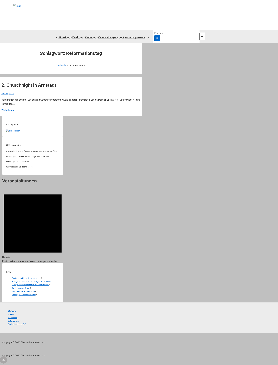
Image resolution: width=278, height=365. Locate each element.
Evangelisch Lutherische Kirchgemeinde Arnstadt (32, 281)
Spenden (127, 37)
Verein (75, 37)
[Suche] (157, 38)
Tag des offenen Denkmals (23, 291)
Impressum (138, 37)
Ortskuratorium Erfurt (20, 288)
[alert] (32, 225)
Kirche (88, 37)
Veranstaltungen (107, 37)
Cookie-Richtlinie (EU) (17, 324)
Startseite (61, 65)
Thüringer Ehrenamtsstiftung (24, 295)
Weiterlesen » (8, 110)
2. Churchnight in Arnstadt (28, 85)
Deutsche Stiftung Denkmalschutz (26, 278)
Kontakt (11, 314)
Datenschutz (13, 321)
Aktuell (62, 37)
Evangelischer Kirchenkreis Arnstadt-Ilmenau (30, 285)
